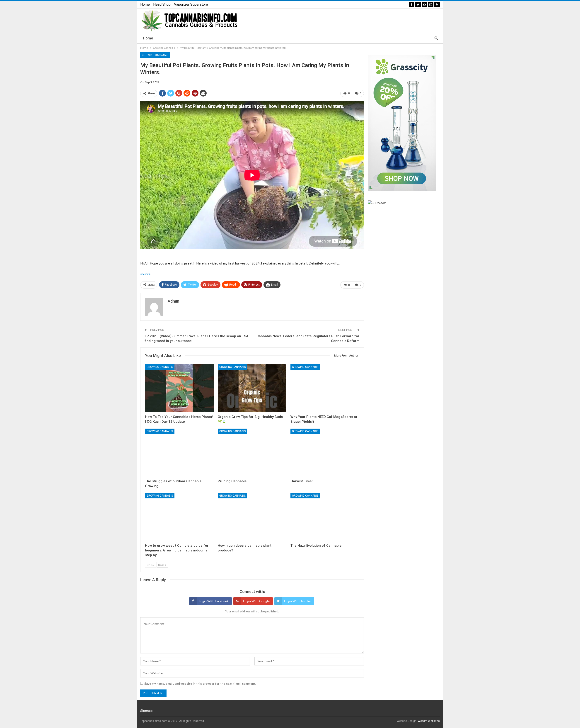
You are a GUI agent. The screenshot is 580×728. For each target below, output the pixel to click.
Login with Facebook (214, 601)
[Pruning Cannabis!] (252, 453)
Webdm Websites (429, 721)
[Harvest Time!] (324, 453)
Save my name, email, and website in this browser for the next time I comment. (200, 683)
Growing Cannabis (155, 55)
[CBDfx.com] (377, 203)
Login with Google (256, 601)
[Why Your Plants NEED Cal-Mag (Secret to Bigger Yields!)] (324, 388)
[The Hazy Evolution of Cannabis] (324, 517)
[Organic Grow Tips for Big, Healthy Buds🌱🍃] (252, 388)
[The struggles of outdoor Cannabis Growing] (179, 453)
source (145, 274)
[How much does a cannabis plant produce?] (252, 517)
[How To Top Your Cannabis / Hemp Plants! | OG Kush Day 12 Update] (179, 388)
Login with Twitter (297, 601)
